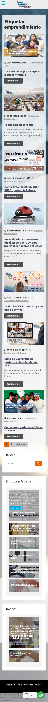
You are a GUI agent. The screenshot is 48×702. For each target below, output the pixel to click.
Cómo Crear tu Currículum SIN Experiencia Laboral (21, 188)
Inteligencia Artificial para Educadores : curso (24, 571)
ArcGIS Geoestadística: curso (23, 542)
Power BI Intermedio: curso (21, 556)
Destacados (37, 62)
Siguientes (21, 444)
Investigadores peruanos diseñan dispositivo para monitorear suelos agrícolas (23, 242)
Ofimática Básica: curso (23, 585)
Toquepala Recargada (18, 125)
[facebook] (24, 688)
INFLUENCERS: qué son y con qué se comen (23, 307)
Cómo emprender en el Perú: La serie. (23, 428)
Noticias (35, 116)
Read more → (13, 80)
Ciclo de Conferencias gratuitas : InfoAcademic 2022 (21, 362)
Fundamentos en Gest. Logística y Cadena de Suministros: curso (23, 528)
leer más (15, 508)
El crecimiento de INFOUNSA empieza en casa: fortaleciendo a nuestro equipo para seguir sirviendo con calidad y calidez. (22, 632)
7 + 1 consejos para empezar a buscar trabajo (23, 73)
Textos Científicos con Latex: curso (22, 514)
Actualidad (9, 300)
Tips (6, 65)
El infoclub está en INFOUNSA (20, 654)
